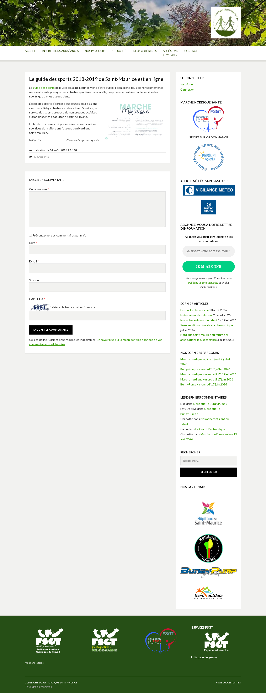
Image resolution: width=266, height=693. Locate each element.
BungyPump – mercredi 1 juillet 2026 (205, 369)
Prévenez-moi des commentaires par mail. (59, 235)
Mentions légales (34, 662)
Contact (191, 51)
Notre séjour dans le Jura (196, 315)
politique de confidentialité (203, 282)
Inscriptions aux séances (60, 51)
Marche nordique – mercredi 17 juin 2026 (206, 379)
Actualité (119, 51)
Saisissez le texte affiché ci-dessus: (73, 307)
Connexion (187, 89)
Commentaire (39, 189)
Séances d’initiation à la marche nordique (206, 325)
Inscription (187, 84)
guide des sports (44, 87)
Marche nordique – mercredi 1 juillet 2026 (208, 374)
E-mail (34, 261)
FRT (239, 682)
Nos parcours (95, 51)
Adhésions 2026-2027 (170, 53)
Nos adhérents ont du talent (198, 320)
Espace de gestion (206, 657)
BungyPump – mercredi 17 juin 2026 (203, 384)
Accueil (30, 51)
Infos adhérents (145, 51)
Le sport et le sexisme (194, 310)
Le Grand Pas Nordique (210, 429)
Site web (35, 280)
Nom (33, 242)
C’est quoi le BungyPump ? (210, 403)
